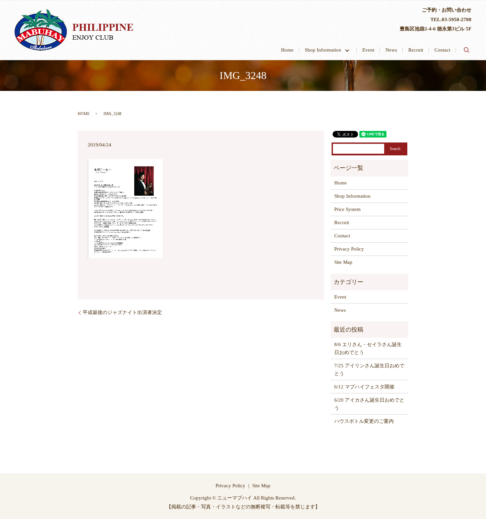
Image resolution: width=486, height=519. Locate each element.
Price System (347, 209)
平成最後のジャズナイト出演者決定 (122, 312)
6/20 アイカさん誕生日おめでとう (369, 404)
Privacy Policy (349, 249)
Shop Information (325, 50)
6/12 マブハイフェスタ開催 (364, 386)
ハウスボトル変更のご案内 (364, 421)
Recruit (415, 50)
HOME (84, 113)
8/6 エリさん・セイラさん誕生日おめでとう (368, 348)
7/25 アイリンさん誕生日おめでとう (369, 369)
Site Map (343, 262)
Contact (442, 50)
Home (287, 50)
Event (368, 50)
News (391, 50)
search (466, 50)
